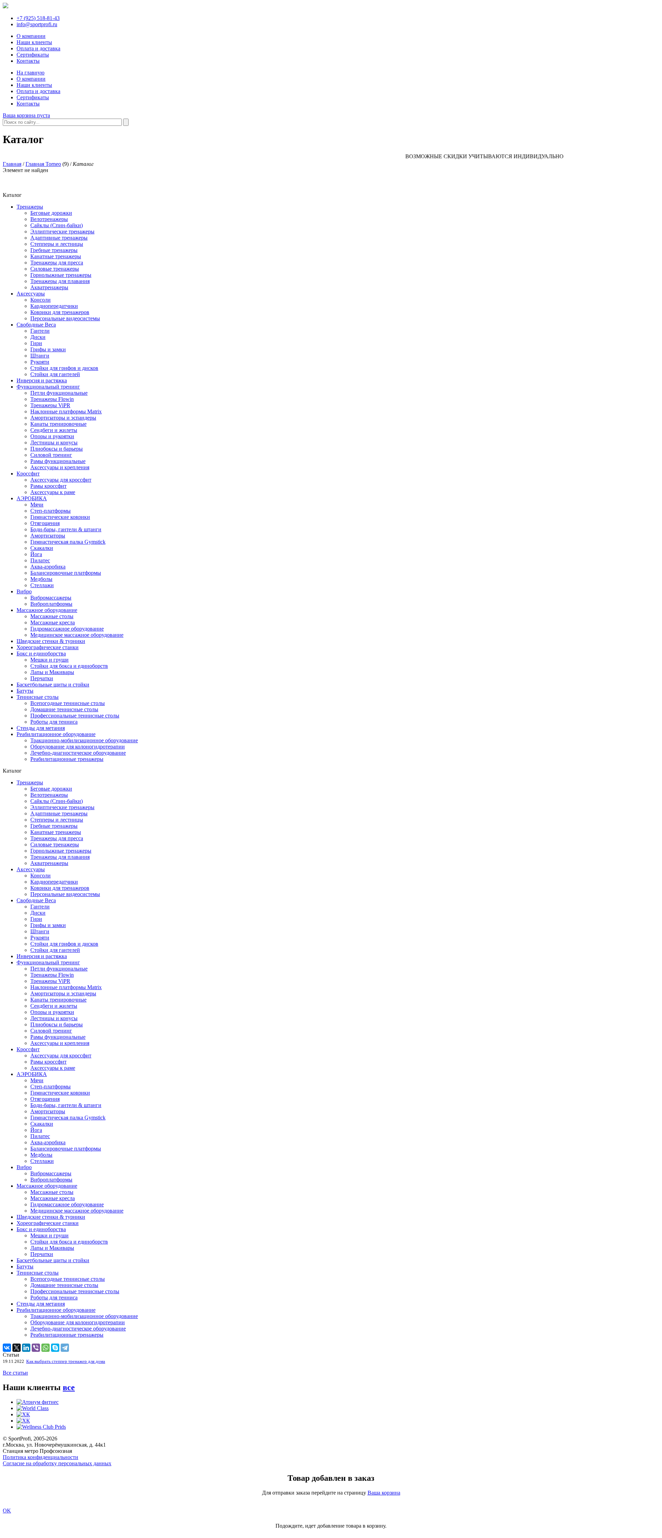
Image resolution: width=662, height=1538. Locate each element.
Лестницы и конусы (54, 442)
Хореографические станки (48, 647)
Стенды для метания (41, 728)
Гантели (40, 331)
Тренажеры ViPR (50, 405)
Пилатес (40, 560)
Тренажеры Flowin (52, 399)
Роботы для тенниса (54, 722)
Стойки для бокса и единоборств (69, 666)
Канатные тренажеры (55, 256)
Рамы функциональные (58, 461)
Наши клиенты (34, 42)
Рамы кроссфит (48, 486)
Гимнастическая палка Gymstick (68, 542)
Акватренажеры (49, 287)
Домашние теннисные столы (64, 709)
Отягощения (45, 523)
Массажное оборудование (47, 610)
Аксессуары (31, 293)
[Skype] (55, 1348)
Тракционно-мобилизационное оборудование (84, 740)
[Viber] (36, 1348)
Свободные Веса (36, 325)
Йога (36, 554)
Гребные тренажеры (54, 250)
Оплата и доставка (38, 48)
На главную (30, 73)
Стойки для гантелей (55, 374)
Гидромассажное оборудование (67, 629)
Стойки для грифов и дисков (64, 368)
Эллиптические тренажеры (62, 231)
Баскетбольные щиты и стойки (53, 684)
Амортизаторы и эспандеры (63, 418)
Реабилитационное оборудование (56, 734)
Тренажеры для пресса (56, 262)
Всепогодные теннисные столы (67, 703)
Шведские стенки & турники (51, 641)
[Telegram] (65, 1348)
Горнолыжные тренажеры (60, 275)
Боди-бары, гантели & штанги (65, 529)
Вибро (24, 591)
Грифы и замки (48, 349)
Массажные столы (51, 616)
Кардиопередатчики (54, 306)
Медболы (41, 579)
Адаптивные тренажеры (59, 238)
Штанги (39, 356)
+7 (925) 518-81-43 (38, 18)
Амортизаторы (47, 536)
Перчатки (41, 678)
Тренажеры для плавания (60, 281)
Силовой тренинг (51, 455)
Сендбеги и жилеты (53, 430)
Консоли (40, 300)
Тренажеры (30, 207)
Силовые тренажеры (54, 269)
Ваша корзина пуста (26, 115)
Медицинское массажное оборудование (76, 635)
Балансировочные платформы (65, 573)
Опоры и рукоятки (52, 436)
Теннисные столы (38, 697)
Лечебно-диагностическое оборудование (78, 753)
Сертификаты (33, 55)
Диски (38, 337)
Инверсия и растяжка (42, 380)
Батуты (25, 691)
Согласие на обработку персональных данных (57, 1463)
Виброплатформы (51, 604)
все (69, 1387)
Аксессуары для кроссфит (60, 480)
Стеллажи (42, 585)
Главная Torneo (43, 164)
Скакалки (41, 548)
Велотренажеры (49, 219)
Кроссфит (28, 473)
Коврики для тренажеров (59, 312)
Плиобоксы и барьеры (56, 449)
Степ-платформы (50, 511)
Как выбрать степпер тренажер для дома (65, 1361)
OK (7, 1511)
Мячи (36, 504)
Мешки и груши (49, 660)
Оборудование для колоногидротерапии (77, 747)
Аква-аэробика (48, 567)
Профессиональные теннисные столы (74, 715)
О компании (31, 36)
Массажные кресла (52, 622)
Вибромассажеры (50, 598)
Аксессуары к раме (52, 492)
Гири (36, 343)
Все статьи (15, 1373)
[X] (16, 1348)
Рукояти (39, 362)
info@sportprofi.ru (37, 24)
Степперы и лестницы (56, 244)
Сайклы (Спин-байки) (56, 225)
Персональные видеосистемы (65, 318)
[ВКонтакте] (7, 1348)
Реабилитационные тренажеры (66, 759)
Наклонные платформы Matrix (66, 411)
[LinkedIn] (26, 1348)
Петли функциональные (59, 393)
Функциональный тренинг (48, 387)
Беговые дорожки (51, 213)
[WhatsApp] (45, 1348)
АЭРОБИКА (32, 498)
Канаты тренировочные (58, 424)
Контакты (28, 61)
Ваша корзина (384, 1493)
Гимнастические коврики (60, 517)
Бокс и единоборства (41, 653)
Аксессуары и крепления (59, 467)
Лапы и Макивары (52, 672)
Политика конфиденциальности (40, 1457)
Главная (12, 164)
